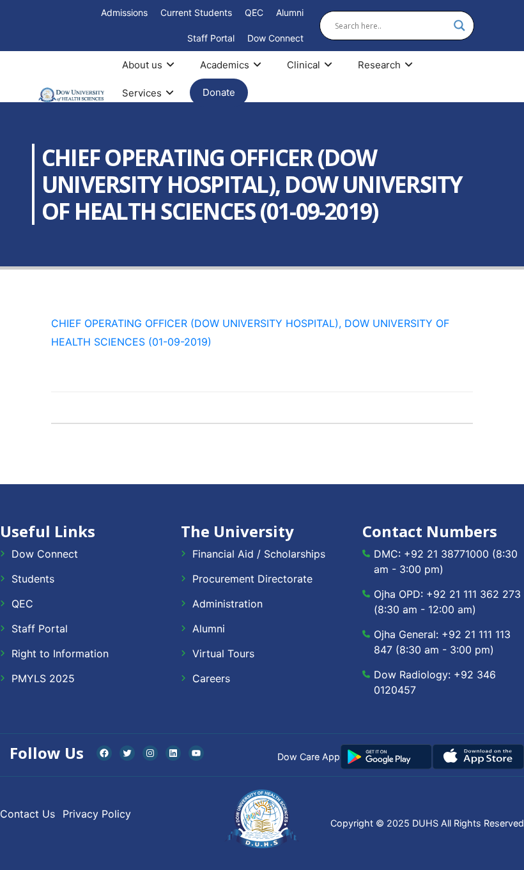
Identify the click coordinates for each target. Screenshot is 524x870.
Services (142, 93)
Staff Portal (211, 38)
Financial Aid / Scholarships (258, 553)
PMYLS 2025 (43, 678)
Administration (227, 603)
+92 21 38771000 (446, 553)
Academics (224, 65)
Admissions (124, 12)
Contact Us (27, 813)
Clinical (303, 65)
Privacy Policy (97, 813)
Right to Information (60, 653)
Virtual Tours (223, 653)
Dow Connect (275, 38)
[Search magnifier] (459, 25)
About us (142, 65)
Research (379, 65)
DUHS (425, 823)
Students (33, 578)
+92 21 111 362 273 (473, 594)
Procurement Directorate (252, 578)
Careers (211, 678)
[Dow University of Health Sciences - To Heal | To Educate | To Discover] (71, 95)
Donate (219, 92)
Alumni (290, 12)
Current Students (196, 12)
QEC (254, 12)
